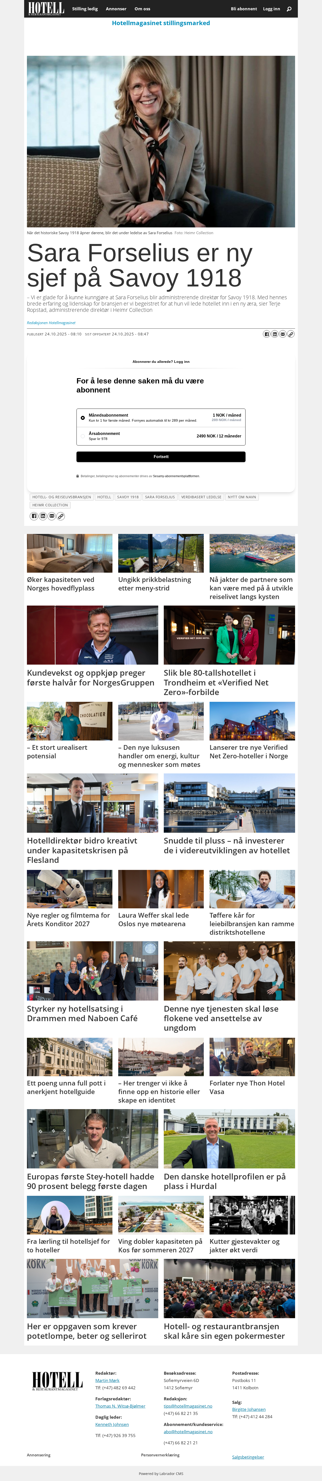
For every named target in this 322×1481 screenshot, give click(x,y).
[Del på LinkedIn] (274, 334)
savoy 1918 (128, 497)
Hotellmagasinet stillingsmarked (161, 23)
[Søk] (289, 9)
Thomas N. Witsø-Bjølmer (120, 1406)
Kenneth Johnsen (112, 1424)
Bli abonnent (244, 9)
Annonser (116, 9)
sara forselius (160, 497)
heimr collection (50, 505)
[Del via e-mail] (283, 334)
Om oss (142, 9)
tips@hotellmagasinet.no (188, 1406)
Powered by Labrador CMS (161, 1473)
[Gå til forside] (46, 9)
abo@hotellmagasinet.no (188, 1432)
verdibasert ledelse (201, 497)
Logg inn (271, 9)
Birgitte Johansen (249, 1409)
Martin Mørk (107, 1380)
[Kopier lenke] (291, 334)
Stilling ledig (85, 9)
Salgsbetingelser (248, 1457)
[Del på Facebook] (266, 334)
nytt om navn (242, 497)
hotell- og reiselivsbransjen (61, 497)
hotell (104, 497)
